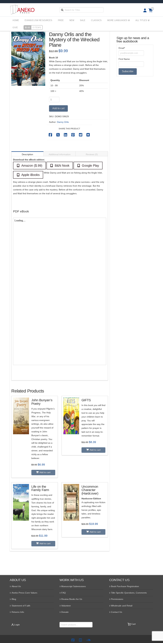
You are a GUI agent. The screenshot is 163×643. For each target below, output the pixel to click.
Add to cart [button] (44, 472)
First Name (124, 59)
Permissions (117, 599)
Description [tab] (27, 154)
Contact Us (116, 612)
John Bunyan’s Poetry (42, 401)
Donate (65, 612)
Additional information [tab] (60, 154)
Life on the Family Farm (40, 488)
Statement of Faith (21, 605)
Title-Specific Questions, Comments (129, 592)
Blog (14, 599)
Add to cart (58, 108)
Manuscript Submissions (73, 586)
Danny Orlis (63, 122)
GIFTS (86, 400)
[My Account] (144, 10)
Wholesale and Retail (121, 605)
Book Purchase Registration (125, 586)
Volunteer (66, 605)
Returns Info (18, 612)
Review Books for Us (71, 599)
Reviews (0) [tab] (92, 154)
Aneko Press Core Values (24, 592)
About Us (16, 586)
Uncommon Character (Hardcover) (90, 490)
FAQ (63, 592)
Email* (122, 48)
